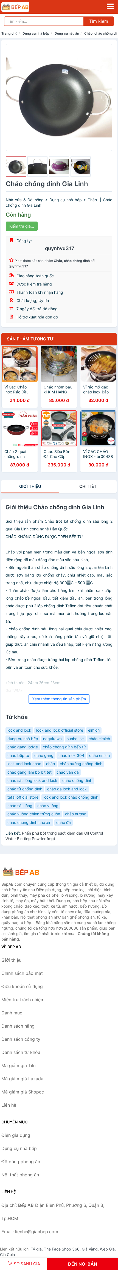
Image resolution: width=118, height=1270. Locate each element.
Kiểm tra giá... (21, 226)
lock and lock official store (59, 730)
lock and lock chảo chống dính (70, 797)
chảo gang (44, 755)
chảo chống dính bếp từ (64, 747)
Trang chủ (9, 33)
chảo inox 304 (71, 755)
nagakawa (52, 738)
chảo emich (99, 755)
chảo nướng (75, 814)
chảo (50, 763)
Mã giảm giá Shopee (22, 1092)
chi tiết (88, 486)
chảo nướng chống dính (81, 763)
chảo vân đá (68, 772)
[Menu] (110, 6)
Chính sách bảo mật (22, 973)
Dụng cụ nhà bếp (36, 33)
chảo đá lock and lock (67, 789)
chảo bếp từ (18, 755)
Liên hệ (8, 1105)
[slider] (16, 166)
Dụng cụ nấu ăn (67, 33)
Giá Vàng (90, 1249)
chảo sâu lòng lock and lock (32, 780)
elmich (94, 730)
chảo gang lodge (22, 747)
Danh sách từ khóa (20, 1052)
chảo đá (63, 822)
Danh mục (11, 1013)
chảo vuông (47, 805)
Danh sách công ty (20, 1039)
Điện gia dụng (15, 1135)
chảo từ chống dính (24, 789)
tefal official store (22, 797)
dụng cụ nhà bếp (22, 738)
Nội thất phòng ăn (20, 1174)
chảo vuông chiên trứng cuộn (33, 814)
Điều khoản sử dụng (22, 986)
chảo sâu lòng (19, 805)
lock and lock (19, 730)
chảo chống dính (77, 780)
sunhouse (75, 738)
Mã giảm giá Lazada (22, 1078)
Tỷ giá (36, 1249)
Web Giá (107, 1249)
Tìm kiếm (98, 21)
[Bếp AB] (28, 872)
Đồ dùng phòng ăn (20, 1161)
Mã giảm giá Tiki (18, 1065)
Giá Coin (7, 1254)
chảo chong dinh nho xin (29, 822)
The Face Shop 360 (62, 1249)
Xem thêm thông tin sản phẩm (59, 698)
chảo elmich (99, 738)
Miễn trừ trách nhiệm (22, 999)
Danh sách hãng (18, 1026)
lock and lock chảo (24, 763)
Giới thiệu (30, 486)
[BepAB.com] (20, 6)
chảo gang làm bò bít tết (29, 772)
